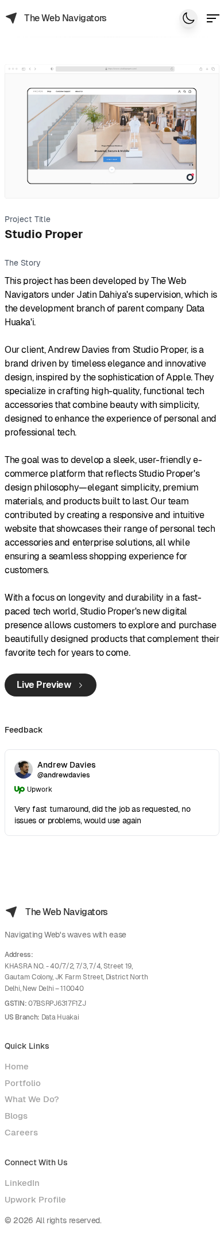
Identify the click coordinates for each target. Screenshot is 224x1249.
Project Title (28, 219)
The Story (23, 262)
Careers (21, 1132)
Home (17, 1066)
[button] (213, 18)
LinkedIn (22, 1183)
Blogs (16, 1115)
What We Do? (32, 1099)
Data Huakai (60, 1017)
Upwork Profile (35, 1199)
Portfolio (23, 1083)
